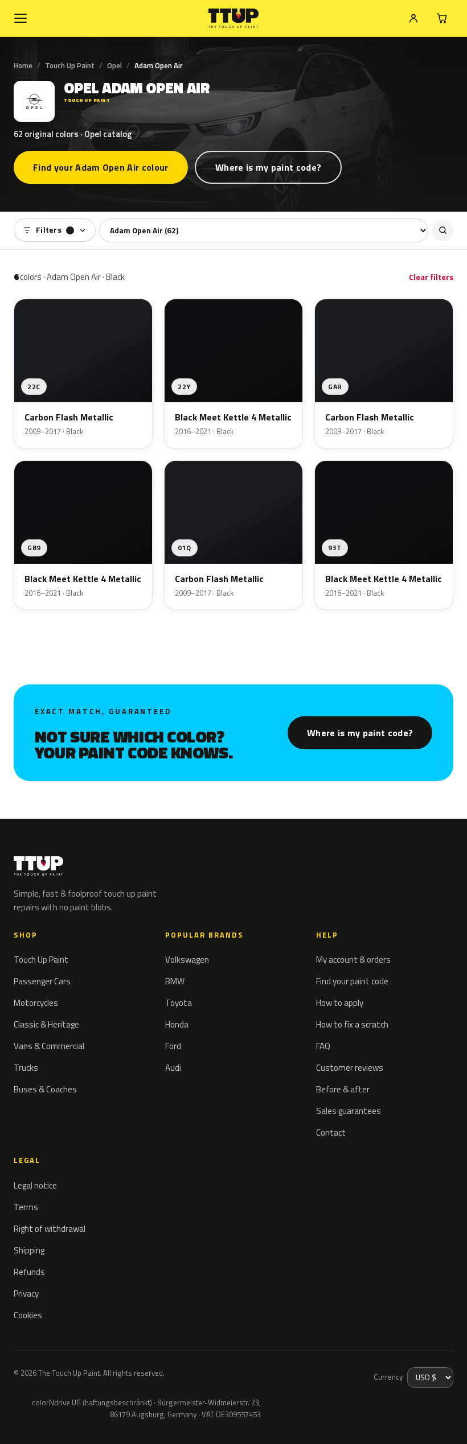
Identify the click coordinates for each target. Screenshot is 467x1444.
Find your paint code (352, 981)
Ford (173, 1046)
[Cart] (442, 18)
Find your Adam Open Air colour (101, 167)
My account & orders (353, 959)
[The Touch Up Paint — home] (233, 18)
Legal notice (35, 1185)
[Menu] (20, 18)
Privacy (26, 1293)
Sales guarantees (348, 1110)
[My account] (413, 18)
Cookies (28, 1315)
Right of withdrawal (49, 1228)
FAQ (323, 1046)
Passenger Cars (42, 981)
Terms (26, 1207)
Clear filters (431, 277)
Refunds (29, 1271)
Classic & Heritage (46, 1024)
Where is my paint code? (268, 167)
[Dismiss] (50, 1420)
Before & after (343, 1089)
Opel (114, 65)
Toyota (178, 1002)
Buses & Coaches (45, 1089)
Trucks (26, 1067)
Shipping (29, 1250)
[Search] (442, 230)
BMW (175, 981)
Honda (177, 1024)
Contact (331, 1132)
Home (23, 65)
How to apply (339, 1002)
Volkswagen (187, 959)
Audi (173, 1067)
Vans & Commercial (49, 1046)
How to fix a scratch (352, 1024)
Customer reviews (349, 1067)
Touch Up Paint (70, 65)
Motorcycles (36, 1002)
